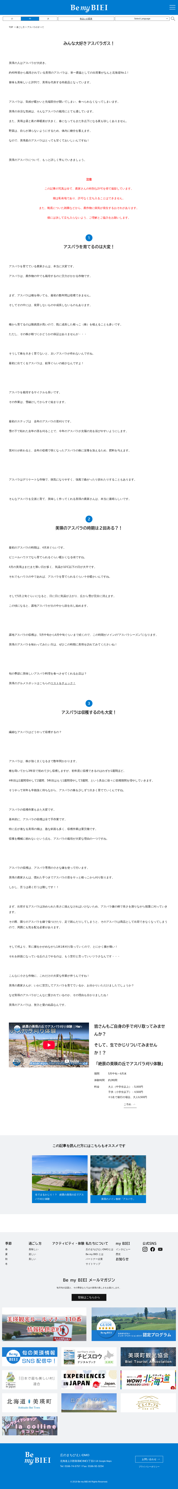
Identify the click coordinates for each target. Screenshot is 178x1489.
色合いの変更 (86, 18)
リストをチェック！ (63, 683)
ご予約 (127, 1104)
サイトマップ (93, 1263)
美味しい (33, 1249)
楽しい (32, 1254)
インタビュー (123, 1249)
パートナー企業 (94, 1259)
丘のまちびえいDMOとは (99, 1249)
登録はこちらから (89, 1297)
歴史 (118, 1254)
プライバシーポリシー (149, 1466)
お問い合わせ (149, 1459)
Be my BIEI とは (94, 1254)
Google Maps (105, 1461)
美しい (32, 1259)
